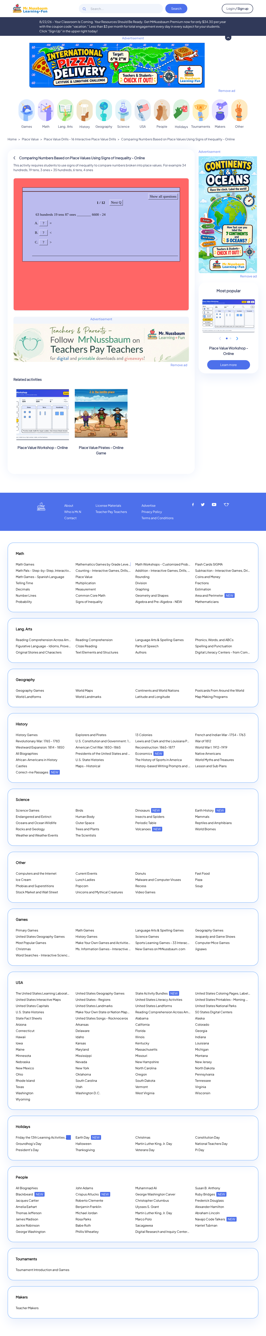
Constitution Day (207, 1137)
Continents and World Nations (157, 690)
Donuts (140, 873)
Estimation (203, 589)
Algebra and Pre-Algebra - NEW (158, 602)
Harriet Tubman (206, 1225)
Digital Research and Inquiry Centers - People (173, 1232)
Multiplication (86, 583)
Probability (24, 602)
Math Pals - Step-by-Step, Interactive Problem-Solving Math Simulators (68, 570)
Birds (79, 810)
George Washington (30, 1232)
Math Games (25, 564)
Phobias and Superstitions (35, 886)
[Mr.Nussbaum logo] (30, 8)
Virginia (200, 1087)
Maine (20, 1049)
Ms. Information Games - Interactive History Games (113, 949)
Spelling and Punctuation (213, 646)
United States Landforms (153, 1006)
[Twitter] (203, 505)
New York (82, 1068)
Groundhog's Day (28, 1144)
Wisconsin (202, 1093)
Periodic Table (145, 823)
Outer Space (85, 823)
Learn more (228, 365)
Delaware (83, 1031)
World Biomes (205, 829)
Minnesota (23, 1056)
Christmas (23, 949)
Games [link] (26, 126)
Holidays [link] (181, 127)
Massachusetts (146, 1049)
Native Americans (208, 753)
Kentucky (142, 1043)
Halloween (83, 1144)
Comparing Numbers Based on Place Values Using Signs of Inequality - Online (178, 139)
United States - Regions (93, 999)
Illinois (139, 1037)
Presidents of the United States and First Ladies (110, 753)
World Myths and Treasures (214, 760)
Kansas (81, 1043)
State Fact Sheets (29, 1018)
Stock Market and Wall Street (37, 892)
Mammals (202, 816)
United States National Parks (215, 1006)
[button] (227, 338)
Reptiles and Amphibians (213, 823)
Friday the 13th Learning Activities (45, 1137)
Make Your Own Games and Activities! (108, 943)
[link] (26, 110)
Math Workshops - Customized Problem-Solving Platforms (178, 564)
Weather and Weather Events (37, 835)
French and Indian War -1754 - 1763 (220, 735)
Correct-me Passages (37, 772)
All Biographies (27, 753)
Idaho (80, 1037)
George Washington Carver (155, 1194)
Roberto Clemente (89, 1200)
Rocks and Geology (30, 829)
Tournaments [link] (200, 126)
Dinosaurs (147, 810)
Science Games (27, 810)
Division (141, 583)
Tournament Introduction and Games (42, 1270)
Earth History (209, 810)
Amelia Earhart (26, 1207)
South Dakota (145, 1080)
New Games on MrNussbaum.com (160, 949)
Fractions (202, 583)
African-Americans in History (36, 760)
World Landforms (28, 697)
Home (12, 139)
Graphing (142, 589)
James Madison (27, 1219)
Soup (199, 886)
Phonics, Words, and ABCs (214, 640)
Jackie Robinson (28, 1225)
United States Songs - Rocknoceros (102, 1018)
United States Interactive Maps (38, 999)
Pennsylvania (204, 1074)
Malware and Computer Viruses (158, 880)
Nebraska (23, 1062)
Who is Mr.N (72, 512)
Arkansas (82, 1024)
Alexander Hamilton (209, 1207)
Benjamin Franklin (88, 1207)
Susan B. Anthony (207, 1188)
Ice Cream (23, 880)
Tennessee (203, 1080)
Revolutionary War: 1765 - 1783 (38, 741)
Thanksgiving (85, 1150)
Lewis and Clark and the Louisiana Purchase (167, 741)
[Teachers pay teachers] (226, 505)
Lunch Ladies (85, 880)
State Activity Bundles (156, 993)
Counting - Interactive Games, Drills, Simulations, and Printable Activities (128, 570)
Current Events (86, 873)
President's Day (27, 1150)
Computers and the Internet (36, 873)
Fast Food (202, 873)
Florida (140, 1031)
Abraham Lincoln (207, 1213)
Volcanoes (148, 829)
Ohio (19, 1074)
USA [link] (143, 126)
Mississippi (84, 1056)
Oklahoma (83, 1074)
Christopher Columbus (152, 1200)
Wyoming (23, 1099)
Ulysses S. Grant (147, 1207)
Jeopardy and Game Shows (215, 936)
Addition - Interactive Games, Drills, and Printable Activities (178, 570)
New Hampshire (147, 1062)
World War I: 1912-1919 (211, 747)
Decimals (23, 589)
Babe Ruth (83, 1225)
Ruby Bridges (210, 1194)
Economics (148, 753)
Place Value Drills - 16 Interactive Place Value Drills (80, 139)
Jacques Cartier (27, 1200)
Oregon (141, 1074)
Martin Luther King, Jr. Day (153, 1144)
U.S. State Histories (90, 760)
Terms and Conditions (158, 518)
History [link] (84, 127)
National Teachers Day (211, 1144)
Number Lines (26, 595)
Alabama (141, 1018)
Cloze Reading (86, 646)
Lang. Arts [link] (65, 126)
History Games (27, 735)
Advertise (149, 505)
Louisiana (202, 1043)
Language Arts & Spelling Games (159, 640)
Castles (21, 766)
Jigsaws (201, 949)
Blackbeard (29, 1194)
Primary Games (27, 930)
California (142, 1024)
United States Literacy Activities (158, 999)
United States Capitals (32, 1006)
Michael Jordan (86, 1213)
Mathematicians (207, 602)
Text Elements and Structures (97, 652)
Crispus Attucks (92, 1194)
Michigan (202, 1049)
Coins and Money (207, 577)
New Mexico (25, 1068)
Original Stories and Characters (39, 652)
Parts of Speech (147, 646)
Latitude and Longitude (152, 697)
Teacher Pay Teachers (111, 512)
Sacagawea (144, 1225)
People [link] (162, 126)
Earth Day (88, 1137)
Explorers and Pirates (91, 735)
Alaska (200, 1018)
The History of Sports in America (158, 760)
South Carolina (86, 1080)
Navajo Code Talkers (215, 1219)
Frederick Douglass (209, 1200)
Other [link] (239, 126)
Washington (24, 1093)
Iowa (19, 1043)
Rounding (142, 577)
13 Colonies (143, 735)
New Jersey (203, 1062)
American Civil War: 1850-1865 (98, 747)
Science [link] (123, 126)
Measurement (86, 589)
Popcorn (82, 886)
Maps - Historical (88, 766)
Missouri (141, 1056)
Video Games (145, 892)
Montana (201, 1056)
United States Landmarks (94, 1006)
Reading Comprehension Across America (51, 640)
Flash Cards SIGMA (209, 564)
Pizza (198, 880)
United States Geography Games (40, 936)
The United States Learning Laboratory (44, 993)
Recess (140, 886)
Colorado (202, 1024)
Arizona (21, 1024)
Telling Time (24, 583)
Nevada (81, 1062)
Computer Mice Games (212, 943)
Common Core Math (90, 595)
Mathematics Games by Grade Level (107, 564)
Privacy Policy (152, 512)
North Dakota (205, 1068)
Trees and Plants (87, 829)
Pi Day (199, 1150)
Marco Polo (143, 1219)
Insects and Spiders (149, 816)
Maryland (82, 1049)
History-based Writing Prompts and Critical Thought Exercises (180, 766)
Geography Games (30, 690)
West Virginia (144, 1093)
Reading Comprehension (94, 640)
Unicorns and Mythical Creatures (99, 892)
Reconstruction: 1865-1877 (155, 747)
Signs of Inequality (89, 602)
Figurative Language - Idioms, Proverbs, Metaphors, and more (61, 646)
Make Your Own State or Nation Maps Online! (113, 1012)
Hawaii (21, 1037)
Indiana (200, 1037)
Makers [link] (220, 126)
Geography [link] (103, 126)
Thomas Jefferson (28, 1213)
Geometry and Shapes (151, 595)
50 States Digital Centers (213, 1012)
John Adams (84, 1188)
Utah (79, 1087)
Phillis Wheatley (87, 1232)
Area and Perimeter (214, 595)
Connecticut (25, 1031)
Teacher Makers (27, 1308)
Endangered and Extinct (33, 816)
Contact (70, 518)
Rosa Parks (83, 1219)
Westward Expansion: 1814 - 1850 (40, 747)
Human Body (85, 816)
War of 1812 (203, 741)
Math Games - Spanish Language (40, 577)
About (68, 505)
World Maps (84, 690)
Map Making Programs (211, 697)
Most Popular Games (31, 943)
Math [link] (45, 126)
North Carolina (145, 1068)
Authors (140, 652)
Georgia (201, 1031)
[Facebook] (193, 505)
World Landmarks (88, 697)
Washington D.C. (88, 1093)
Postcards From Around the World (219, 690)
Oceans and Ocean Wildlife (36, 823)
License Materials (108, 505)
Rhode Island (25, 1080)
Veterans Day (145, 1150)
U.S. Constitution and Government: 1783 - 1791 (109, 741)
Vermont (141, 1087)
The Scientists (86, 835)
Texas (20, 1087)
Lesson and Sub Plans (211, 766)
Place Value (30, 139)
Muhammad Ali (146, 1188)
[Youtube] (214, 505)
